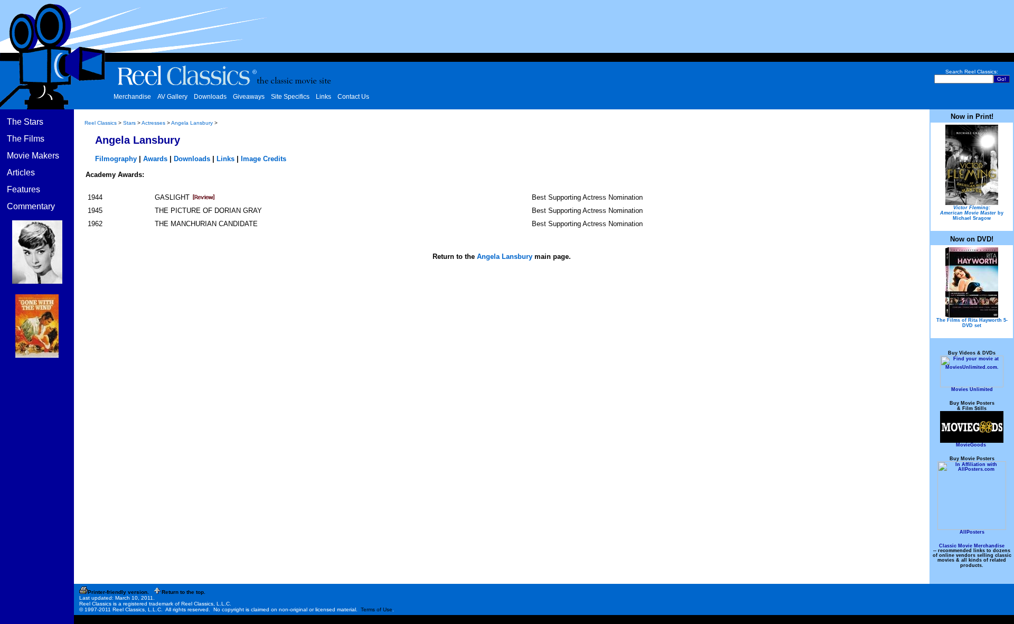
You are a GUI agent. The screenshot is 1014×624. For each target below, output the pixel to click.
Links (323, 96)
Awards (155, 159)
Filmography (116, 159)
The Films (25, 138)
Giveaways (249, 96)
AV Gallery (172, 96)
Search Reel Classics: (971, 71)
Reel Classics (100, 123)
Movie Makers (33, 155)
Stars (129, 123)
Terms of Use (376, 609)
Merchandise (132, 96)
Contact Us (353, 96)
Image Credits (263, 159)
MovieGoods (971, 445)
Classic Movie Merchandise (971, 545)
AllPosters (972, 532)
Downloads (210, 96)
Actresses (153, 123)
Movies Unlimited (972, 389)
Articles (21, 172)
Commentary (31, 206)
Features (23, 189)
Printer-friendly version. (118, 592)
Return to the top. (183, 592)
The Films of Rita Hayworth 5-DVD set (972, 323)
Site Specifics (290, 96)
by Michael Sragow (971, 213)
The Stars (25, 121)
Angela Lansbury (192, 123)
